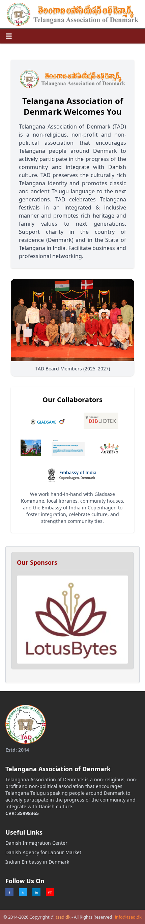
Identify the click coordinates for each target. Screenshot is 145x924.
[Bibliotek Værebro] (31, 448)
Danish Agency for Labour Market (43, 852)
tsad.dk (63, 917)
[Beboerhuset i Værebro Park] (110, 448)
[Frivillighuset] (68, 448)
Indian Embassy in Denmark (37, 862)
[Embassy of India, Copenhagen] (72, 475)
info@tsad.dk (128, 917)
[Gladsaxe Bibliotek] (101, 421)
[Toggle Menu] (8, 36)
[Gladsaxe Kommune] (50, 421)
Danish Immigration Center (36, 843)
